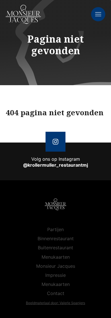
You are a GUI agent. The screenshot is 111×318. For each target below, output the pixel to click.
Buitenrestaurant (55, 247)
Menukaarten (56, 257)
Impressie (55, 275)
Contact (55, 293)
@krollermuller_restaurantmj (55, 165)
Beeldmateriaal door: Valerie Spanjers (55, 303)
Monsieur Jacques (55, 266)
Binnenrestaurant (56, 238)
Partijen (55, 229)
